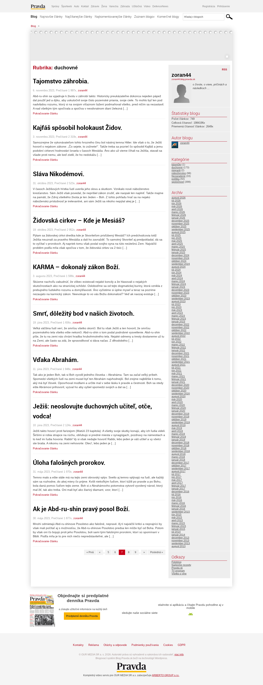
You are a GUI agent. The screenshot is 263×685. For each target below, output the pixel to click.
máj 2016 (177, 500)
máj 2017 (177, 480)
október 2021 (179, 359)
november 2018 (180, 445)
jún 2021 (176, 370)
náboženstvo (179, 173)
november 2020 (180, 387)
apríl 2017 (177, 482)
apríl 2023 (177, 313)
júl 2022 (176, 338)
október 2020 (179, 390)
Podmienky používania (145, 645)
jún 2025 (176, 238)
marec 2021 (178, 376)
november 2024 (180, 258)
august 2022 (179, 336)
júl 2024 (176, 269)
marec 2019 (178, 434)
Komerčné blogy (168, 16)
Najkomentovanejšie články (113, 16)
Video (147, 6)
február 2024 (179, 284)
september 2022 (181, 333)
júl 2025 (176, 235)
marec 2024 (178, 281)
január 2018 (178, 459)
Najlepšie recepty (181, 565)
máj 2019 (177, 428)
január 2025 (178, 252)
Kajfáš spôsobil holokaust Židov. (77, 127)
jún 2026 (176, 203)
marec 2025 (178, 246)
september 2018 (181, 451)
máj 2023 (177, 310)
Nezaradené (179, 176)
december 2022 (180, 324)
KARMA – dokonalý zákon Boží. (76, 267)
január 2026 (178, 217)
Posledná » (156, 552)
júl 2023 (176, 304)
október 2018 (179, 448)
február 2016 (179, 506)
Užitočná (137, 6)
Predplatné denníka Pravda (82, 616)
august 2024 (179, 266)
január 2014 (178, 534)
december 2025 (180, 220)
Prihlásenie (223, 6)
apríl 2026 (177, 209)
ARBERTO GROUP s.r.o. (165, 675)
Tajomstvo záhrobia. (61, 81)
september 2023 (181, 298)
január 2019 (178, 439)
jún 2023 (176, 307)
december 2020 (180, 385)
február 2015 (179, 526)
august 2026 (179, 197)
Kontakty (78, 645)
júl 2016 (176, 494)
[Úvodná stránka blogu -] (131, 45)
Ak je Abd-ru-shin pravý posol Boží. (81, 509)
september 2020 (181, 393)
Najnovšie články (51, 16)
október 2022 (179, 330)
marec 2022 (178, 344)
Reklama (93, 645)
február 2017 (179, 485)
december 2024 (180, 255)
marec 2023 (178, 315)
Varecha (113, 6)
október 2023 (179, 295)
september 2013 (181, 543)
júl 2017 (176, 474)
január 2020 (178, 410)
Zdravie (95, 6)
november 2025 (180, 223)
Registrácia (208, 6)
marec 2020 (178, 405)
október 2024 (179, 261)
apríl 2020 (177, 402)
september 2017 (181, 468)
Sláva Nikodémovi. (58, 174)
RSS (224, 69)
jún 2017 (176, 477)
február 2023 (179, 318)
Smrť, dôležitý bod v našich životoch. (84, 313)
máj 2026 (177, 206)
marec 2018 (178, 457)
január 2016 (178, 508)
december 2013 (180, 537)
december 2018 (180, 442)
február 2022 (179, 347)
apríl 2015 (177, 520)
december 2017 (180, 462)
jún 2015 (176, 514)
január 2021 (178, 382)
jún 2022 (176, 341)
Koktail (85, 6)
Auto (76, 6)
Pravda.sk (177, 567)
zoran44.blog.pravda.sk (183, 79)
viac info (179, 654)
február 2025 (179, 249)
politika (176, 179)
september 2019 (181, 422)
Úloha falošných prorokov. (69, 462)
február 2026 (179, 215)
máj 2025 (177, 241)
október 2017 (179, 465)
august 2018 (179, 454)
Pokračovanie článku (45, 113)
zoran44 (82, 90)
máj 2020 (177, 399)
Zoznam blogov (144, 16)
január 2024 (178, 287)
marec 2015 (178, 523)
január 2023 (178, 321)
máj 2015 (177, 517)
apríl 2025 (177, 243)
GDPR (181, 645)
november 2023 (180, 292)
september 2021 (181, 362)
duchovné (177, 167)
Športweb (66, 6)
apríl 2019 (177, 431)
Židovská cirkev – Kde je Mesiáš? (79, 220)
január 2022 (178, 350)
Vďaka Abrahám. (56, 359)
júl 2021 (176, 367)
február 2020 (179, 408)
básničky (176, 164)
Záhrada (125, 6)
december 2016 (180, 491)
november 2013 (180, 540)
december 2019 (180, 413)
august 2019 (179, 425)
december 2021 (180, 353)
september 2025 (181, 229)
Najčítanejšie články (78, 16)
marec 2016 (178, 503)
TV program (178, 570)
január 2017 (178, 488)
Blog (34, 16)
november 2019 (180, 416)
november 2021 (180, 356)
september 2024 (181, 264)
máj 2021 (177, 373)
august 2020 (179, 396)
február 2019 (179, 436)
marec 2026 (178, 212)
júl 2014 (176, 531)
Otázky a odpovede (115, 645)
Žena (104, 6)
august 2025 (179, 232)
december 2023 (180, 289)
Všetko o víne (179, 573)
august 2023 (179, 301)
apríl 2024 (177, 278)
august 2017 (179, 471)
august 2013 (179, 546)
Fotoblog (176, 562)
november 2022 (180, 327)
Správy (55, 6)
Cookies (168, 645)
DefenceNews (160, 6)
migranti (176, 170)
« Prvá (90, 552)
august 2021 (179, 364)
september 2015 (181, 511)
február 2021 (179, 379)
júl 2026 (176, 200)
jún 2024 (176, 272)
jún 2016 (176, 497)
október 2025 (179, 226)
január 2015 (178, 529)
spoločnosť (178, 181)
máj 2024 (177, 275)
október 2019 (179, 419)
